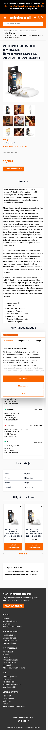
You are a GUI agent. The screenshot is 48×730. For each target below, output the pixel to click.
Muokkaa (21, 386)
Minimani (6, 619)
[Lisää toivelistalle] (20, 506)
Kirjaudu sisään (20, 574)
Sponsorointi (8, 665)
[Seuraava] (42, 554)
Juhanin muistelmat (10, 621)
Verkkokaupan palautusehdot (14, 706)
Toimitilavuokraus (9, 662)
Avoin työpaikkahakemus (12, 627)
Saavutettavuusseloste (12, 684)
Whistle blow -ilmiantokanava (14, 668)
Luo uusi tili (33, 574)
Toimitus (6, 704)
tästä (15, 6)
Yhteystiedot (8, 652)
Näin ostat (7, 696)
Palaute (6, 655)
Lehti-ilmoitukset (9, 635)
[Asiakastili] (38, 17)
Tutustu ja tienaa (9, 643)
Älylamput (34, 31)
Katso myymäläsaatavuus (15, 146)
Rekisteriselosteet (10, 682)
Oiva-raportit (8, 679)
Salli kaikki (23, 379)
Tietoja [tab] (38, 341)
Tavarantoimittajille (10, 660)
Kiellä (23, 393)
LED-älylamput (10, 33)
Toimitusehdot (8, 698)
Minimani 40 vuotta (10, 638)
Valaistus (13, 31)
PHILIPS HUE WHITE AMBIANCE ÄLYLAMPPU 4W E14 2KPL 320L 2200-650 (24, 36)
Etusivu (5, 31)
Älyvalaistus (23, 31)
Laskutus (6, 657)
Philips (6, 140)
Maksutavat (7, 701)
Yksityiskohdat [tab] (23, 341)
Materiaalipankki (9, 687)
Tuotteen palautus (10, 676)
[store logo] (20, 17)
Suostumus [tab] (8, 341)
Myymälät (6, 624)
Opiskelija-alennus (10, 641)
